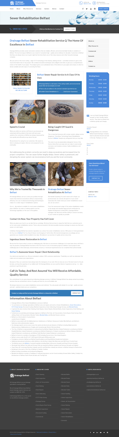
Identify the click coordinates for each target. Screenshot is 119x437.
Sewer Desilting (66, 393)
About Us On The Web (16, 434)
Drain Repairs (40, 390)
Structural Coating (41, 413)
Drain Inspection (40, 378)
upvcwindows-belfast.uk (94, 386)
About (18, 9)
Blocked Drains (73, 307)
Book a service (103, 8)
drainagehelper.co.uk (93, 374)
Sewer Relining (16, 311)
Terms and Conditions (42, 432)
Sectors (46, 9)
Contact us (91, 66)
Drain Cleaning (40, 374)
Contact (61, 9)
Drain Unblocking (40, 393)
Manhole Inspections (42, 409)
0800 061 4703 (87, 3)
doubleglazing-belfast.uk (94, 382)
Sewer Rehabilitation (67, 416)
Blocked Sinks (44, 315)
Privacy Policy (52, 432)
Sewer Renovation (75, 305)
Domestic (91, 56)
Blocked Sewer (66, 382)
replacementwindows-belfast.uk (96, 390)
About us (91, 41)
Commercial (92, 51)
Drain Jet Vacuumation (42, 382)
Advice (54, 9)
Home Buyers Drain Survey (43, 405)
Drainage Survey (40, 401)
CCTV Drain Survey (17, 307)
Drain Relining (40, 386)
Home (12, 9)
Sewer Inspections (67, 397)
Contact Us (76, 293)
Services (38, 9)
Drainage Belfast (22, 375)
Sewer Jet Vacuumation (68, 401)
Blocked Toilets (66, 390)
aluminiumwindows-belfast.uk (95, 378)
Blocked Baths (66, 374)
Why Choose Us (28, 9)
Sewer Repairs (66, 409)
